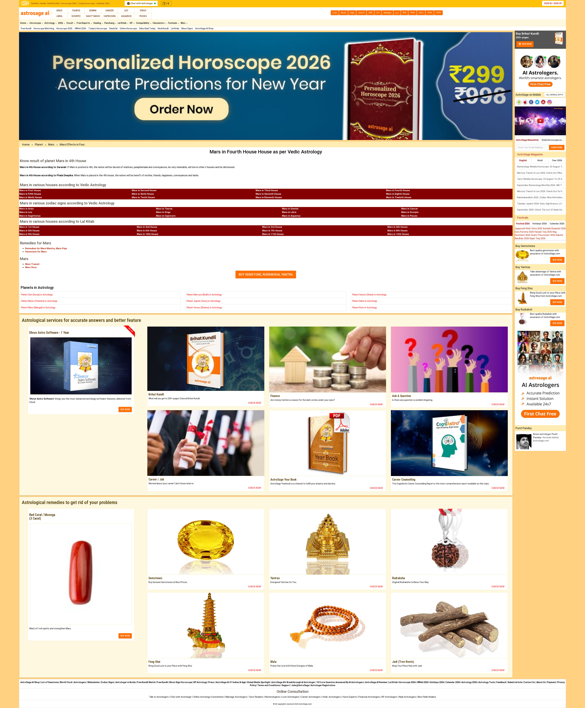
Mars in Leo (25, 212)
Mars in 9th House (29, 234)
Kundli (43, 3)
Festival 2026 (523, 223)
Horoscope (35, 23)
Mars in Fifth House (30, 194)
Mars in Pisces (409, 215)
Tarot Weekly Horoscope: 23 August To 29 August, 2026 (541, 179)
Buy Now (527, 44)
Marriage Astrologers (237, 697)
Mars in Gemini (290, 208)
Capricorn (109, 16)
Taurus (76, 10)
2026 (60, 23)
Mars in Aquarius (291, 215)
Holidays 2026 (539, 223)
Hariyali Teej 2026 (543, 231)
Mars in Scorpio (409, 212)
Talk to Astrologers (159, 697)
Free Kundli (26, 28)
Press (211, 682)
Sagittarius (93, 16)
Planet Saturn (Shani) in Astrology (369, 294)
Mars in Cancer (409, 208)
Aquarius (126, 16)
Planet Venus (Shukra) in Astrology (204, 307)
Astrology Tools (486, 682)
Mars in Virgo (163, 212)
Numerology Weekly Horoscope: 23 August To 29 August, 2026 (541, 166)
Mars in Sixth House (143, 194)
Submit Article (515, 682)
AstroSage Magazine (530, 154)
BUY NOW (125, 409)
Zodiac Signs (107, 682)
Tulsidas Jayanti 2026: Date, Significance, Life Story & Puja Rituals (541, 203)
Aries (59, 10)
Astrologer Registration (323, 685)
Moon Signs (187, 28)
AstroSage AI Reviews (376, 682)
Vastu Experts (349, 697)
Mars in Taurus (164, 208)
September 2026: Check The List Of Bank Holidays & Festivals (541, 209)
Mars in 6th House (147, 230)
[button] (56, 86)
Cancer (109, 10)
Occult (70, 23)
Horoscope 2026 (68, 3)
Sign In (548, 3)
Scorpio (76, 16)
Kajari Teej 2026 (537, 238)
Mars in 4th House (397, 227)
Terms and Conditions (268, 685)
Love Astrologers (290, 697)
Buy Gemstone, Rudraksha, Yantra (266, 274)
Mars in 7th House (272, 230)
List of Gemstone (49, 682)
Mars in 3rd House (272, 227)
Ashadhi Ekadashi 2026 (554, 228)
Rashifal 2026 (53, 3)
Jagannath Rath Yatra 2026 (529, 228)
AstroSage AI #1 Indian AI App (231, 682)
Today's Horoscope (97, 28)
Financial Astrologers (369, 697)
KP (131, 23)
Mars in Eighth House (398, 194)
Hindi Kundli (163, 28)
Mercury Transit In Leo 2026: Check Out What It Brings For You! (541, 173)
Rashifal (35, 3)
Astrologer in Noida (125, 682)
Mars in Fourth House (398, 190)
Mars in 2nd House (147, 227)
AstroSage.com (305, 704)
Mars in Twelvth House (398, 197)
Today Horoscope (86, 3)
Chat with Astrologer (141, 3)
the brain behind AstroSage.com (545, 437)
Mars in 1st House (29, 227)
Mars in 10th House (147, 234)
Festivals (173, 23)
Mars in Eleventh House (269, 197)
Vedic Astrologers (331, 697)
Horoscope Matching (44, 28)
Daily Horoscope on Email (554, 140)
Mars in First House (30, 190)
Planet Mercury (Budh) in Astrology (204, 294)
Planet (39, 144)
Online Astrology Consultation (208, 697)
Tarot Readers (256, 697)
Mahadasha (93, 682)
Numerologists (273, 697)
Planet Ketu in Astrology (364, 307)
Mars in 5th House (29, 230)
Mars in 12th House (398, 234)
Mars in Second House (144, 190)
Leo (126, 10)
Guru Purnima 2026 (524, 231)
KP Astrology (200, 682)
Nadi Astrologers (407, 697)
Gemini (92, 10)
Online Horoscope (128, 28)
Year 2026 (557, 160)
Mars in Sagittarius (30, 215)
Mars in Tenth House (143, 197)
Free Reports (83, 23)
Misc (183, 23)
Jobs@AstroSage (300, 685)
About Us (541, 682)
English (523, 160)
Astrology (49, 23)
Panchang (109, 23)
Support (286, 685)
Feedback (501, 682)
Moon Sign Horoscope (180, 682)
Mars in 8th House (397, 230)
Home (23, 23)
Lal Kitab (175, 28)
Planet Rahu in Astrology (364, 301)
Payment (551, 682)
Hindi (540, 160)
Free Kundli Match (146, 682)
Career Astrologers (311, 697)
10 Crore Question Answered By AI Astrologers (340, 682)
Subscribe (556, 147)
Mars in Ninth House (30, 197)
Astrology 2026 (469, 682)
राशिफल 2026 (80, 28)
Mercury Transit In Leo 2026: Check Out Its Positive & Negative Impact (541, 191)
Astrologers (80, 682)
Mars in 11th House (273, 234)
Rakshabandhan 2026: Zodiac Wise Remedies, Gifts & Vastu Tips (541, 197)
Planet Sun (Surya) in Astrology (37, 294)
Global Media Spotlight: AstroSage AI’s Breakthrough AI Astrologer (281, 682)
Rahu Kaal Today (147, 28)
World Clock (66, 682)
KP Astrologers (390, 697)
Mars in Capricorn (166, 215)
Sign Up (557, 3)
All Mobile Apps (554, 95)
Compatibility (143, 23)
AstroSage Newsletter (527, 140)
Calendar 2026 (102, 3)
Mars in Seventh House (268, 194)
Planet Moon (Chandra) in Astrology (39, 301)
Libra (59, 16)
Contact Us (529, 682)
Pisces (143, 16)
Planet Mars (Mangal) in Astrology (38, 307)
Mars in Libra (289, 212)
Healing (97, 23)
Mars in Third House (267, 190)
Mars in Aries (26, 208)
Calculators (159, 23)
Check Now (254, 403)
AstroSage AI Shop (204, 28)
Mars (51, 144)
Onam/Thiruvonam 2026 (543, 235)
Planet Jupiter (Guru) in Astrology (203, 301)
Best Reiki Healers (427, 697)
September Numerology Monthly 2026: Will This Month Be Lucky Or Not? (541, 185)
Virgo (143, 10)
